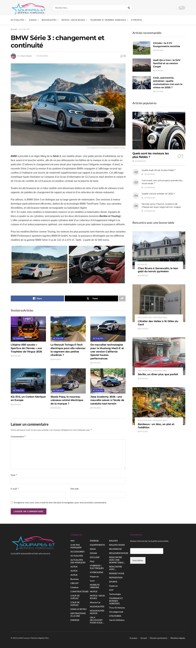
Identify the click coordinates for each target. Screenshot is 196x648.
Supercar (113, 585)
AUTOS (73, 566)
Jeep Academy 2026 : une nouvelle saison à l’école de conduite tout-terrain (107, 400)
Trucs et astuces (117, 607)
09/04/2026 (56, 359)
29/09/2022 (159, 50)
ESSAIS (33, 20)
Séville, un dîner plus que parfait (158, 374)
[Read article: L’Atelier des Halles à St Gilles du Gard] (158, 303)
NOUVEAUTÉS (49, 20)
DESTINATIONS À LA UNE (78, 614)
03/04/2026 (96, 408)
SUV (111, 590)
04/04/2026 (56, 408)
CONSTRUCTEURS (79, 591)
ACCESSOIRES (77, 551)
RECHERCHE (115, 549)
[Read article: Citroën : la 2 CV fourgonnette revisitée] (141, 48)
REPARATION (116, 577)
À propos (136, 20)
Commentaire (18, 436)
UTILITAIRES (115, 616)
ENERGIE (74, 620)
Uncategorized (116, 611)
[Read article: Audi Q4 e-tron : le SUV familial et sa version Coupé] (141, 65)
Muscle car (95, 602)
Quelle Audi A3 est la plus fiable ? (158, 170)
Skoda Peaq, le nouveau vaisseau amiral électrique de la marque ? (67, 400)
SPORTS (113, 581)
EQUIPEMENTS (97, 545)
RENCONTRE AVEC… (115, 568)
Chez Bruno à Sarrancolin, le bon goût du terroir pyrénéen (158, 270)
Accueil (14, 29)
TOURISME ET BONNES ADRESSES (108, 20)
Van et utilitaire (116, 620)
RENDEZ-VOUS (116, 573)
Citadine (74, 587)
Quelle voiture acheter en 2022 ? (158, 193)
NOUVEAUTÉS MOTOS (97, 612)
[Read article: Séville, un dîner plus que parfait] (158, 356)
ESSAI (93, 549)
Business (74, 579)
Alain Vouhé (26, 56)
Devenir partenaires (158, 638)
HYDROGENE (96, 572)
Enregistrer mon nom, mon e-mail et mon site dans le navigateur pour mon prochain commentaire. (60, 502)
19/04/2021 (159, 71)
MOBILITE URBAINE (95, 586)
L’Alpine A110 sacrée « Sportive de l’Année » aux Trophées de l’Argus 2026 (26, 348)
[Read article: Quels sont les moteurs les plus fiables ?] (158, 131)
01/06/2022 (42, 56)
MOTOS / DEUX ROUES (73, 20)
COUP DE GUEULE (75, 597)
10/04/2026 (16, 356)
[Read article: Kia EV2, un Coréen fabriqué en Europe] (28, 381)
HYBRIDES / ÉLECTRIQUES (97, 566)
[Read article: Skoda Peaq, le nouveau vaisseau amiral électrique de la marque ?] (68, 381)
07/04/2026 (96, 363)
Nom (14, 475)
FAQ (92, 561)
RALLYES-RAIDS (117, 545)
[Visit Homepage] (29, 7)
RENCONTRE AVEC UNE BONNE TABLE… (117, 560)
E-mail (15, 488)
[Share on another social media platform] (122, 298)
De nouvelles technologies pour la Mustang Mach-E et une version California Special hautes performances (107, 351)
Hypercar (94, 576)
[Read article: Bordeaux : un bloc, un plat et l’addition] (158, 406)
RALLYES (113, 540)
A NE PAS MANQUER (75, 546)
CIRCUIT (74, 583)
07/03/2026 (159, 91)
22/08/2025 (143, 276)
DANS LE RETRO (78, 609)
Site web (74, 488)
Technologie (115, 594)
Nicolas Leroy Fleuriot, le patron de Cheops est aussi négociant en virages (161, 205)
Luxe (92, 580)
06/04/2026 (16, 404)
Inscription (138, 560)
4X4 (72, 540)
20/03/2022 (143, 378)
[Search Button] (129, 8)
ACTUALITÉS (17, 20)
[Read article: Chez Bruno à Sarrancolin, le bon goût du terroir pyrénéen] (158, 250)
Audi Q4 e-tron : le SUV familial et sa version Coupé (166, 63)
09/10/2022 (143, 329)
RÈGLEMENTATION (118, 553)
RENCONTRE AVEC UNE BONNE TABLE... (153, 317)
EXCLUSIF (95, 557)
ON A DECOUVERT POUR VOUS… (97, 620)
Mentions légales (177, 638)
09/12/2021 (143, 431)
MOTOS (93, 591)
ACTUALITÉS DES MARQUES (77, 561)
